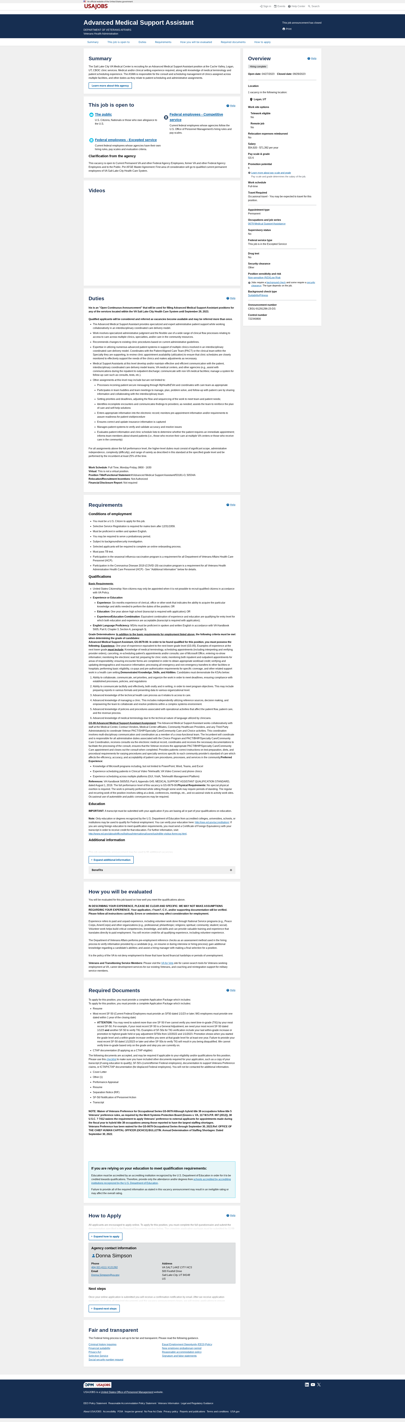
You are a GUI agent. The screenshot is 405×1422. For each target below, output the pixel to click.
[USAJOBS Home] (97, 6)
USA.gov (235, 1411)
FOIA (120, 1411)
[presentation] (282, 99)
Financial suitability (99, 1348)
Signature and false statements (179, 1355)
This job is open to (118, 42)
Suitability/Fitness (258, 295)
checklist (111, 1059)
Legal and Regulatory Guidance (197, 1403)
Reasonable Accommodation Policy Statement (132, 1403)
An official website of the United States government (110, 2)
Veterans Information (168, 1403)
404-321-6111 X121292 (104, 1267)
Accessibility (109, 1411)
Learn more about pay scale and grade (271, 172)
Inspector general (134, 1411)
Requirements (163, 42)
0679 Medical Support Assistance (267, 223)
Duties (142, 42)
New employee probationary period (181, 1348)
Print (289, 28)
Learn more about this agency (110, 85)
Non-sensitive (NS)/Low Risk (264, 277)
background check (276, 282)
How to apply (262, 42)
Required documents (233, 42)
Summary (93, 42)
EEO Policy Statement (95, 1403)
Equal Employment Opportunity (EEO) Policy (187, 1344)
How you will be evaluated (196, 42)
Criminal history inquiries (102, 1344)
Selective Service (98, 1355)
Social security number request (106, 1359)
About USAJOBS (92, 1411)
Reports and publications (192, 1411)
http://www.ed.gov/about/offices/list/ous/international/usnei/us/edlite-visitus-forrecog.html (138, 833)
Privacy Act (95, 1352)
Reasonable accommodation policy (182, 1352)
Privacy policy (171, 1411)
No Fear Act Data (153, 1411)
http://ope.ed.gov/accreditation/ (212, 822)
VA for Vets (167, 963)
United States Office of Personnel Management (127, 1392)
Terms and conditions (218, 1411)
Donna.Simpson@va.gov (105, 1275)
